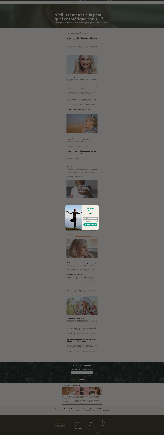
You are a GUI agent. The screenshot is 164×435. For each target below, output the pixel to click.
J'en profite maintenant (90, 224)
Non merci (90, 227)
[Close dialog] (97, 206)
